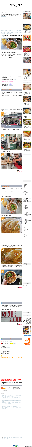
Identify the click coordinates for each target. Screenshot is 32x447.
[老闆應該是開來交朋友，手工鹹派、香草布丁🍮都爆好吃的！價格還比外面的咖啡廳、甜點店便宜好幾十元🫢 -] (30, 333)
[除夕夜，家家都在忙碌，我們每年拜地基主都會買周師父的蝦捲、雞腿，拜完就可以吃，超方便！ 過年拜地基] (26, 331)
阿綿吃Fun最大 (16, 5)
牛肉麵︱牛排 (26, 215)
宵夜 (25, 209)
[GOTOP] (18, 446)
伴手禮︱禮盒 (25, 184)
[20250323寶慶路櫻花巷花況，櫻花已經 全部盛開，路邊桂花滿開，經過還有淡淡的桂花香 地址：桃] (28, 327)
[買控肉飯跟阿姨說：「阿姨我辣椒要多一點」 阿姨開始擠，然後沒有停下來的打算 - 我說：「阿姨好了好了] (30, 331)
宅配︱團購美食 (26, 192)
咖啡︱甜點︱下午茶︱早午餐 (28, 208)
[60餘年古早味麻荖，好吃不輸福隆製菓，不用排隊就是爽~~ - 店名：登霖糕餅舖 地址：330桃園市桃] (24, 331)
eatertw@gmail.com (10, 382)
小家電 (25, 194)
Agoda (3, 341)
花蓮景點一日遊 (26, 229)
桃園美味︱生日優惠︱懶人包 (27, 201)
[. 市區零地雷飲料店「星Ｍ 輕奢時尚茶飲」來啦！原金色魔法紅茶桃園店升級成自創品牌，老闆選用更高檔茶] (24, 329)
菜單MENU (25, 230)
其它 (24, 186)
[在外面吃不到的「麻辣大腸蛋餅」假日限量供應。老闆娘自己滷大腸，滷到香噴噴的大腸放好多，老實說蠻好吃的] (26, 333)
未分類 (25, 197)
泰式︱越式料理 (26, 212)
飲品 (24, 234)
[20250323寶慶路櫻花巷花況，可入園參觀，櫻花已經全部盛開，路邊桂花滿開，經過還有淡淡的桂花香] (26, 327)
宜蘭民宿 (25, 193)
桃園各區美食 (17, 437)
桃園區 (14, 437)
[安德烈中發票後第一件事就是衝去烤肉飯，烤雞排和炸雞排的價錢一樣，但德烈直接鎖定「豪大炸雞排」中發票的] (24, 327)
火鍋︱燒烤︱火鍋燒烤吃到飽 (28, 214)
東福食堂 (15, 79)
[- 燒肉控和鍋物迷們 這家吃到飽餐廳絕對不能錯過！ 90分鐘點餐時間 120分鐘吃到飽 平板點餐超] (26, 329)
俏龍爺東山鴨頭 (6, 109)
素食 (24, 228)
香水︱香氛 (25, 235)
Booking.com (10, 341)
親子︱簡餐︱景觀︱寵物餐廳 (28, 220)
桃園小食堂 (11, 83)
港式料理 (26, 213)
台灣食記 (25, 190)
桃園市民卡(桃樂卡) (26, 200)
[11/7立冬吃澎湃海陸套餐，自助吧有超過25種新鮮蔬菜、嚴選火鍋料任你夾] (30, 327)
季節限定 (25, 191)
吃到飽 (25, 206)
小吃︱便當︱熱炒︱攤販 (8, 437)
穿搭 (24, 226)
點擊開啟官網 (8, 347)
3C (24, 183)
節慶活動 (25, 227)
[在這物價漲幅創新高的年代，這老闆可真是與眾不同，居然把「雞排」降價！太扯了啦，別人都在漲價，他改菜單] (24, 333)
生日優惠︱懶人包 (27, 216)
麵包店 (25, 223)
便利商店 (25, 185)
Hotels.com (6, 341)
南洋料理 (26, 205)
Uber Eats (14, 343)
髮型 (24, 236)
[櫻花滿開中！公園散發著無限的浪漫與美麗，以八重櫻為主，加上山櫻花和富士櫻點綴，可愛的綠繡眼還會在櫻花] (30, 329)
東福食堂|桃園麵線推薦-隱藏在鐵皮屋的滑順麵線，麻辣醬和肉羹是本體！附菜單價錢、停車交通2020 (11, 32)
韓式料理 (26, 221)
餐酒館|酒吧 (26, 222)
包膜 (24, 187)
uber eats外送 (3, 36)
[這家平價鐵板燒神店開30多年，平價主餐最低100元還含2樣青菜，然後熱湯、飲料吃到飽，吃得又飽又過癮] (28, 333)
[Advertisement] (11, 24)
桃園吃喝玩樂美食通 (9, 85)
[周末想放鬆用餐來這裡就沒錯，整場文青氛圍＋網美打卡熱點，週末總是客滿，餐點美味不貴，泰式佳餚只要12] (28, 331)
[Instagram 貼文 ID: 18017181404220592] (28, 329)
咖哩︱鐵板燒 (26, 207)
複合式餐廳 (26, 219)
